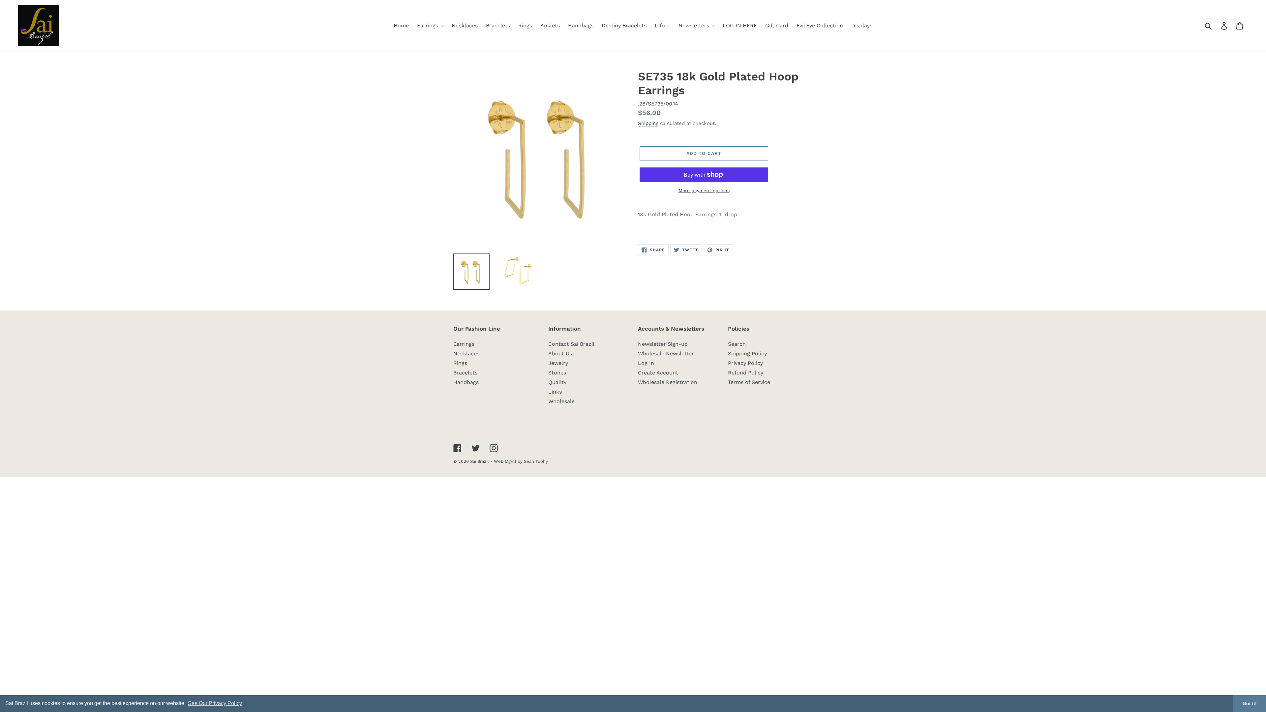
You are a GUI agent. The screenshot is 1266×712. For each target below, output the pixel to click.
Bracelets (465, 373)
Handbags (466, 382)
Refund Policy (745, 373)
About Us (560, 353)
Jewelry (558, 363)
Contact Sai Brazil (571, 344)
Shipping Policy (747, 353)
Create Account (658, 373)
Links (555, 392)
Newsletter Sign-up (663, 344)
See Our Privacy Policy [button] (215, 703)
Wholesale (561, 401)
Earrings (463, 344)
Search (737, 344)
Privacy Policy (745, 363)
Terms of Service (749, 382)
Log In (646, 363)
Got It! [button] (1250, 703)
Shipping (648, 123)
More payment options (704, 190)
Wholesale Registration (667, 382)
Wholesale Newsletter (666, 353)
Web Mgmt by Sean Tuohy (521, 461)
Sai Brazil (479, 461)
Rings (460, 363)
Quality (557, 382)
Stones (557, 373)
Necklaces (466, 353)
